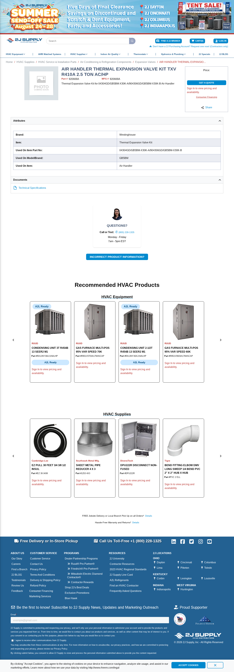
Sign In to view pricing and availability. (202, 90)
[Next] (221, 342)
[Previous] (13, 342)
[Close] (215, 665)
